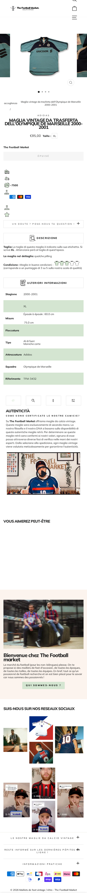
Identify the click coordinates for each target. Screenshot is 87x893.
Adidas (43, 115)
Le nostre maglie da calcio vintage (42, 838)
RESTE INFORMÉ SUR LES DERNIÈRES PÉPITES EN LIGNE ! (42, 851)
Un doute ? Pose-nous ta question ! (43, 224)
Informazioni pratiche (42, 864)
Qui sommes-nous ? (43, 685)
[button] (13, 400)
